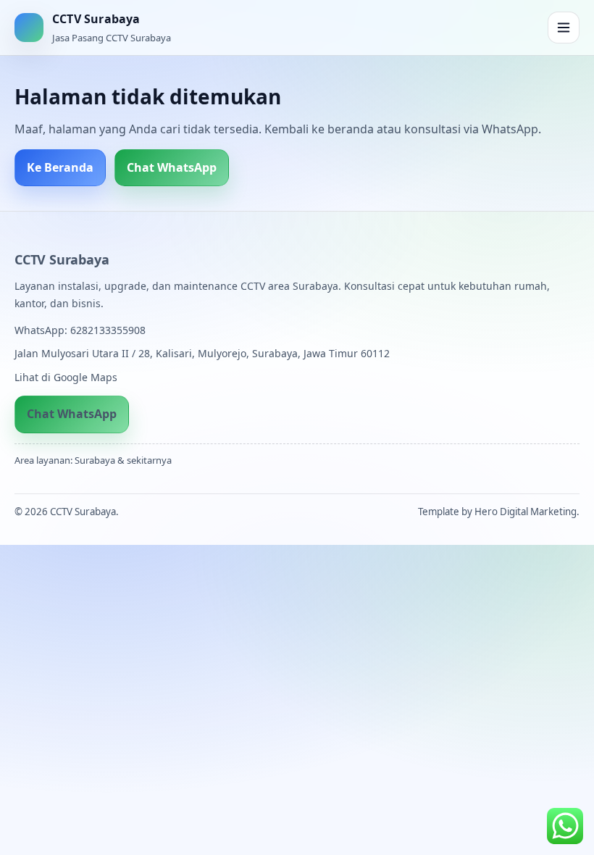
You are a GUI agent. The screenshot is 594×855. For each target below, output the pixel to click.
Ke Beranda (60, 167)
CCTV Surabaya (61, 259)
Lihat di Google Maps (65, 377)
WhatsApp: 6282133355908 (80, 330)
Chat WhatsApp (172, 167)
